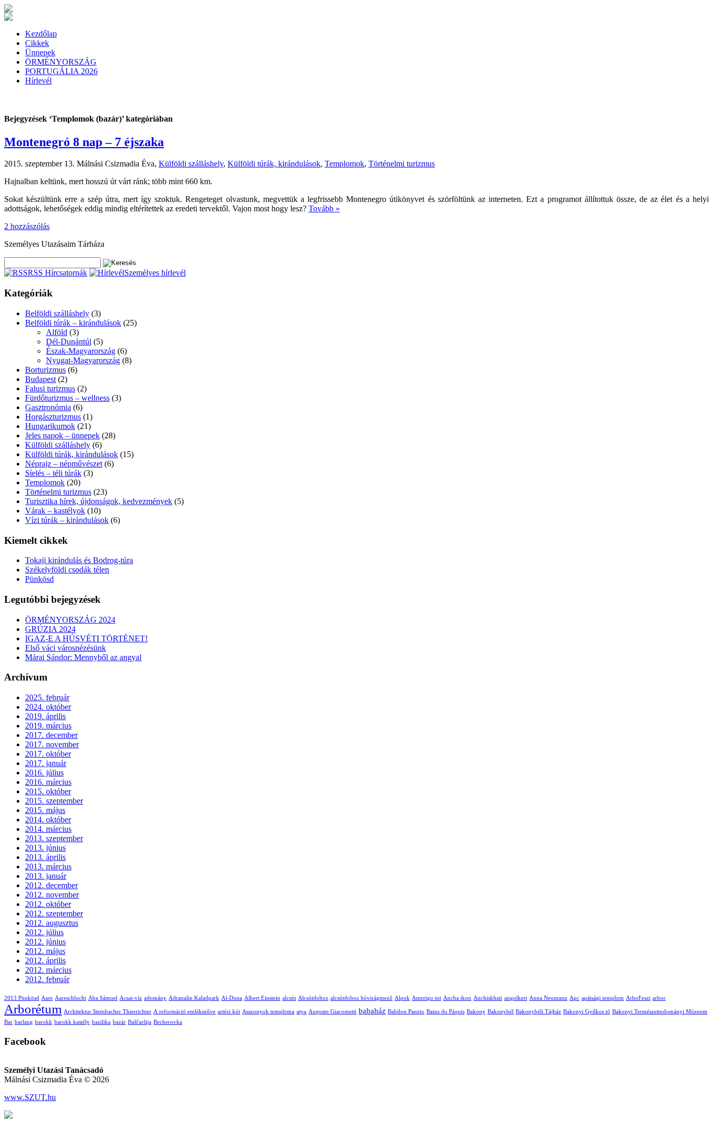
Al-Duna (231, 998)
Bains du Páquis (445, 1011)
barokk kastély (72, 1022)
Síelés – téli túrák (53, 473)
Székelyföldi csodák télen (67, 569)
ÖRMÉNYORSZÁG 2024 (70, 619)
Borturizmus (45, 369)
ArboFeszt (638, 998)
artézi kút (229, 1011)
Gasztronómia (48, 407)
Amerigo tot (426, 998)
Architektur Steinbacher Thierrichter (107, 1011)
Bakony (476, 1011)
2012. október (48, 904)
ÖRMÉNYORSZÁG (61, 61)
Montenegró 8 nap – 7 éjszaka (84, 142)
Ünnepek (40, 52)
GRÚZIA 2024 (50, 629)
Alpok (402, 998)
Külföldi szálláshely (191, 163)
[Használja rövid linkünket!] (8, 1116)
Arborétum (33, 1009)
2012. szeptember (54, 913)
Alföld (56, 332)
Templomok (344, 163)
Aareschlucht (70, 998)
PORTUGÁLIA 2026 (61, 71)
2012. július (44, 932)
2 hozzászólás (27, 226)
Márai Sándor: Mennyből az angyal (83, 657)
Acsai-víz (131, 998)
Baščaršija (139, 1022)
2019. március (48, 725)
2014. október (48, 819)
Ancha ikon (457, 998)
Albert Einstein (262, 998)
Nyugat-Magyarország (83, 360)
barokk (43, 1022)
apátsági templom (602, 998)
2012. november (52, 894)
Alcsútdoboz (313, 998)
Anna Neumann (548, 998)
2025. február (47, 697)
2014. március (48, 829)
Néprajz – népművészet (63, 463)
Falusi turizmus (50, 388)
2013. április (45, 857)
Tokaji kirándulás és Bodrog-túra (79, 560)
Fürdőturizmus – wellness (67, 397)
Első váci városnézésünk (65, 647)
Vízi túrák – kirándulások (67, 520)
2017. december (51, 735)
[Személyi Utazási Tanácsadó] (8, 9)
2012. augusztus (51, 922)
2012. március (48, 969)
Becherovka (167, 1022)
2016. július (44, 772)
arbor (659, 998)
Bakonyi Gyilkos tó (586, 1011)
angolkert (515, 998)
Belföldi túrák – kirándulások (73, 322)
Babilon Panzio (406, 1011)
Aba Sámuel (102, 998)
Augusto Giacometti (332, 1011)
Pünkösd (39, 579)
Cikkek (37, 43)
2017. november (52, 744)
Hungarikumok (50, 426)
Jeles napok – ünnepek (62, 435)
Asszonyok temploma (268, 1011)
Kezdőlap (41, 33)
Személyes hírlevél (155, 272)
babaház (372, 1010)
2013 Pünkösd (21, 998)
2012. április (45, 960)
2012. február (47, 979)
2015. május (45, 810)
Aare (47, 998)
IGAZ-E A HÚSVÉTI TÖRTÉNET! (86, 638)
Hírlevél (38, 80)
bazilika (101, 1022)
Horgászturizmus (53, 416)
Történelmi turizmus (402, 163)
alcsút (289, 998)
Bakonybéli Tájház (538, 1011)
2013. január (45, 875)
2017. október (48, 753)
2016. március (48, 782)
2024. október (48, 706)
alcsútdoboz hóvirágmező (361, 998)
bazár (119, 1022)
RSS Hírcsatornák (57, 272)
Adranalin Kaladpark (194, 998)
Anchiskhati (487, 998)
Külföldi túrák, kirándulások (274, 163)
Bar (8, 1022)
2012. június (45, 941)
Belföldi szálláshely (57, 313)
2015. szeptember (54, 800)
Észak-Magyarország (80, 351)
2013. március (48, 866)
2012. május (45, 951)
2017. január (45, 763)
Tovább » (324, 208)
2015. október (48, 791)
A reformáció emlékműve (184, 1011)
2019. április (45, 716)
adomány (155, 998)
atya (301, 1011)
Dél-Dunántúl (68, 341)
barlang (24, 1022)
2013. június (45, 847)
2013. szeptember (54, 838)
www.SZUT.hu (30, 1097)
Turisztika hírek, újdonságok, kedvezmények (98, 501)
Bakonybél (501, 1011)
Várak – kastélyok (55, 510)
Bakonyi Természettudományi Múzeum (659, 1011)
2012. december (51, 885)
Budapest (40, 379)
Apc (574, 998)
